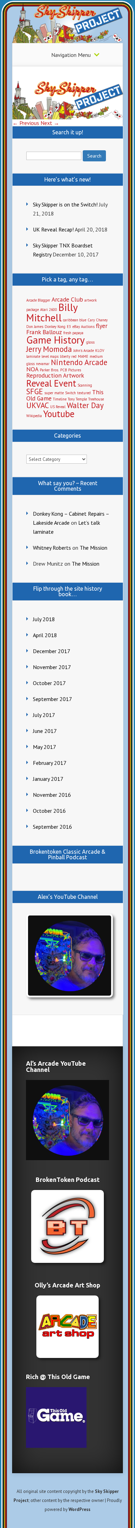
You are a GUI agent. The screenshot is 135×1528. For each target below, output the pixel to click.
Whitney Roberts (52, 547)
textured (84, 392)
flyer (101, 326)
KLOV (99, 350)
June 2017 (45, 730)
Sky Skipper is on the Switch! (65, 204)
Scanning (85, 385)
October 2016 (49, 810)
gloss (90, 342)
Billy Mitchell (52, 312)
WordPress (79, 1509)
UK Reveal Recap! (53, 229)
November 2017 (52, 667)
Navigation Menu (71, 55)
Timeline (59, 399)
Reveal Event (51, 383)
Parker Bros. (49, 370)
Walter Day (85, 405)
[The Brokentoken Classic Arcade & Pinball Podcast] (67, 1226)
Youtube (58, 414)
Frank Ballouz (44, 332)
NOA (32, 369)
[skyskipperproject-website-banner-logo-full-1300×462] (67, 117)
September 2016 (52, 826)
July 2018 (44, 619)
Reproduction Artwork (55, 375)
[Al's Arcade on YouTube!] (67, 955)
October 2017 (49, 682)
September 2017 (52, 698)
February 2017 (49, 762)
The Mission (93, 547)
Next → (49, 122)
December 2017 (51, 651)
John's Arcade (83, 350)
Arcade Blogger (38, 300)
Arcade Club (67, 299)
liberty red (68, 356)
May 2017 (44, 746)
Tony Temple (77, 399)
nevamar (43, 363)
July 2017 (44, 714)
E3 (69, 326)
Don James (34, 326)
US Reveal (57, 406)
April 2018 (45, 635)
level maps (50, 356)
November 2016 (52, 794)
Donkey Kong (55, 326)
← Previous (25, 122)
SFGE (34, 391)
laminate (33, 356)
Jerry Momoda (49, 349)
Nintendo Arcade (79, 362)
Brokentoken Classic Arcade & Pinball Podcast (67, 854)
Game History (55, 339)
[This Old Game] (56, 1445)
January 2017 (48, 778)
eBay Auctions (83, 326)
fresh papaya (73, 332)
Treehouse (96, 399)
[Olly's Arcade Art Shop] (67, 1326)
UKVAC (37, 405)
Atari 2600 (48, 309)
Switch (70, 392)
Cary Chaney (98, 320)
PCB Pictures (70, 370)
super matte (54, 392)
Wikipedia (34, 415)
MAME (83, 356)
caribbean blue (74, 320)
